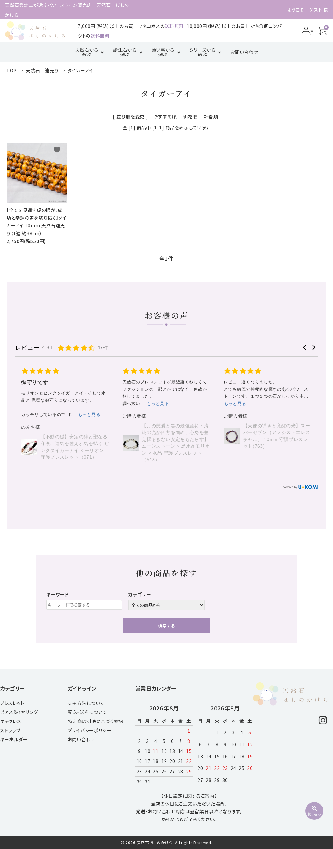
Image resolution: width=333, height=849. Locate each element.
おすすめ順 (165, 116)
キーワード (57, 594)
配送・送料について (87, 712)
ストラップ (10, 730)
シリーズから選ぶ (202, 51)
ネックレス (10, 721)
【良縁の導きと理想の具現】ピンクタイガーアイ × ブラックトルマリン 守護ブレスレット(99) (277, 425)
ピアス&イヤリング (19, 712)
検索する (166, 626)
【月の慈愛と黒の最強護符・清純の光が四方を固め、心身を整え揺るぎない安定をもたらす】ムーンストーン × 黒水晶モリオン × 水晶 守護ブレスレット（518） (75, 442)
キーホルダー (14, 739)
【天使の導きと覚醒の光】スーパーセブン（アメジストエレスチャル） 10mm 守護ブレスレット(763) (175, 436)
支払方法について (86, 703)
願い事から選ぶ (163, 51)
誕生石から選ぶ (125, 51)
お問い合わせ (244, 52)
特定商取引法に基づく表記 (95, 721)
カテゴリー (139, 594)
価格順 (190, 116)
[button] (305, 347)
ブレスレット (12, 703)
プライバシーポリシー (90, 730)
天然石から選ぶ (87, 51)
